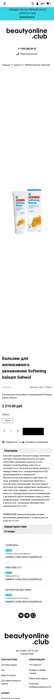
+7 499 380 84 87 (27, 48)
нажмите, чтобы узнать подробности (23, 557)
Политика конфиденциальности (40, 685)
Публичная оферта (38, 678)
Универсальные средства (37, 65)
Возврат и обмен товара (37, 671)
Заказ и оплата (8, 675)
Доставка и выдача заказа (11, 682)
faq (2, 670)
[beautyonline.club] (27, 33)
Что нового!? (35, 665)
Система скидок (9, 665)
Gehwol (17, 65)
